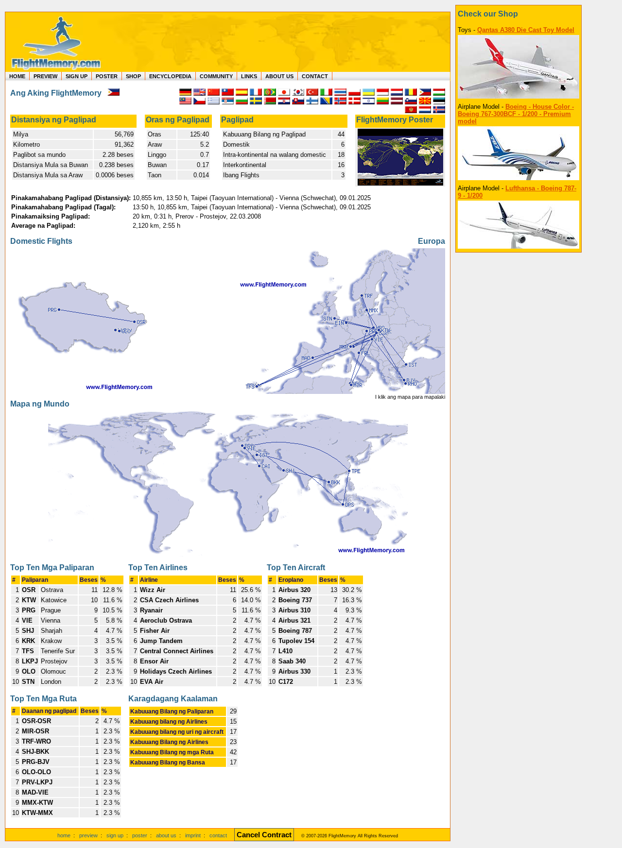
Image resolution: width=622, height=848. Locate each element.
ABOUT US (279, 76)
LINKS (249, 76)
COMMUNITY (216, 76)
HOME (17, 76)
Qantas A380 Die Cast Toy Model (525, 30)
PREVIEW (45, 76)
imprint (193, 835)
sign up (114, 835)
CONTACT (315, 76)
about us (166, 835)
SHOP (133, 76)
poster (139, 835)
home (63, 835)
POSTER (107, 76)
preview (88, 835)
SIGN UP (76, 76)
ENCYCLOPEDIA (170, 76)
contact (218, 835)
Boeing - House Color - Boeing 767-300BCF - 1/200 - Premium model (516, 114)
